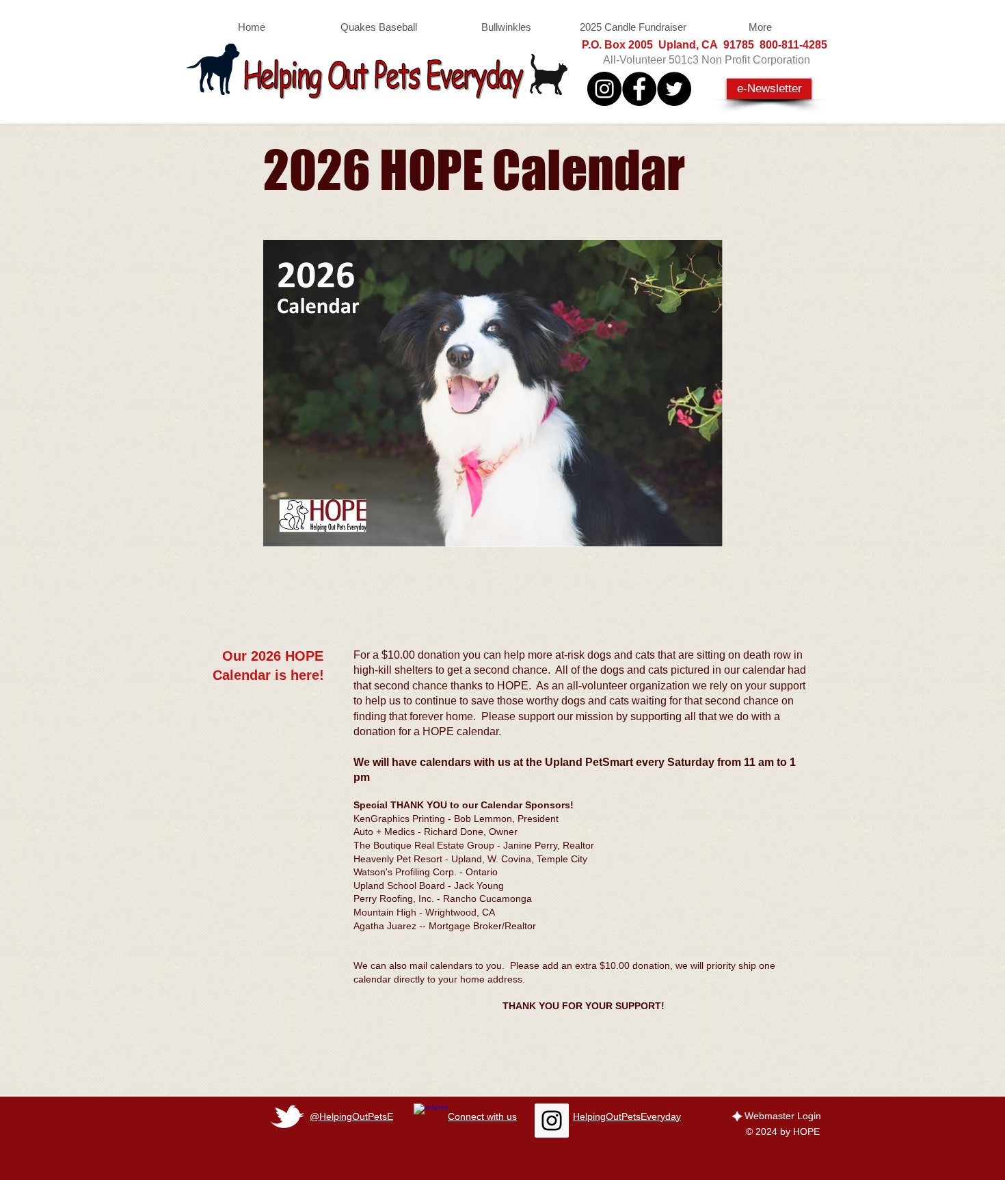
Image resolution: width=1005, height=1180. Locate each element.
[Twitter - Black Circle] (674, 89)
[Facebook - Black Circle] (639, 89)
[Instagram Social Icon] (552, 1120)
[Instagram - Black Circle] (604, 89)
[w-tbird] (287, 1116)
